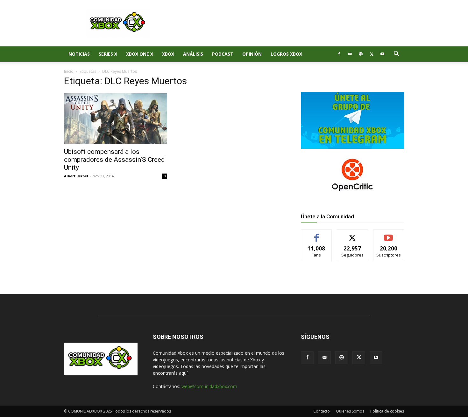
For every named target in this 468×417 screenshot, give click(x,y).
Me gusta (316, 234)
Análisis (193, 54)
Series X (108, 54)
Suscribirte (389, 234)
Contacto (321, 411)
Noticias (79, 54)
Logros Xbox (286, 54)
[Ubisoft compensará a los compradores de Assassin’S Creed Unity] (115, 118)
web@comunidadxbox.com (209, 386)
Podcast (222, 54)
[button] (396, 54)
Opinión (252, 54)
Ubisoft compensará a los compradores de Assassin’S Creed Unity (114, 159)
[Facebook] (339, 54)
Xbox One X (139, 54)
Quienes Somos (350, 411)
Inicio (69, 71)
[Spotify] (360, 54)
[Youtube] (382, 54)
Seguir (352, 234)
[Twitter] (371, 54)
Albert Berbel (76, 176)
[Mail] (350, 54)
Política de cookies (387, 411)
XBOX (168, 54)
